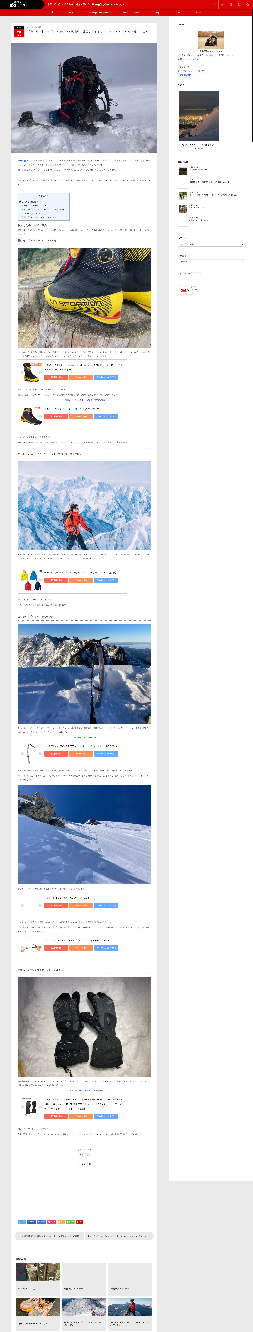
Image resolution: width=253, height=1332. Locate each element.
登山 (31, 27)
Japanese (187, 274)
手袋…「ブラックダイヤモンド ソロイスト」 (40, 217)
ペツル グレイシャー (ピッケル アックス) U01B (66, 898)
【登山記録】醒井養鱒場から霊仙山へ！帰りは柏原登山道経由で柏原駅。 (50, 1236)
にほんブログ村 (84, 1164)
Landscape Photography (98, 12)
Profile (70, 12)
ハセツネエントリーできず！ (199, 220)
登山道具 (38, 27)
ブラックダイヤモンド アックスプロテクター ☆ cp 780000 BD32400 (77, 940)
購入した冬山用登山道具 (28, 202)
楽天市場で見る (56, 377)
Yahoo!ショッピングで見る (106, 377)
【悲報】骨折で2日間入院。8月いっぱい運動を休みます (209, 182)
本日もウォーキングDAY (198, 169)
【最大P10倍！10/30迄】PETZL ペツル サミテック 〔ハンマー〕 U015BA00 (80, 746)
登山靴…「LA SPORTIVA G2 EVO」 (36, 206)
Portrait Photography (132, 12)
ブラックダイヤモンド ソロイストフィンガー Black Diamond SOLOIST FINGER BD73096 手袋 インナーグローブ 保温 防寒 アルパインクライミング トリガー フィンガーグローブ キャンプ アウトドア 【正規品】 (84, 1104)
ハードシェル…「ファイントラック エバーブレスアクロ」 (45, 210)
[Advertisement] (84, 1190)
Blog (157, 12)
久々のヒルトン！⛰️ (196, 207)
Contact (198, 12)
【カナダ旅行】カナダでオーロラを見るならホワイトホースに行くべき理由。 (119, 1236)
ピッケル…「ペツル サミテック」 (35, 213)
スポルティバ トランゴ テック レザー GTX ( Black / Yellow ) (72, 409)
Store (178, 12)
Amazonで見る (81, 377)
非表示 (45, 196)
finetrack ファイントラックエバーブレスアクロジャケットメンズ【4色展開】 (80, 572)
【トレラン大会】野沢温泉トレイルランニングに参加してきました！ (214, 195)
